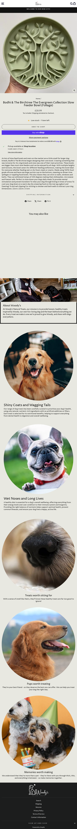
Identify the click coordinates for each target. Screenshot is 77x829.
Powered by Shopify (38, 827)
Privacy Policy (38, 811)
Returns (38, 807)
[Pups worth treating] (38, 644)
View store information (15, 152)
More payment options (38, 138)
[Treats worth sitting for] (38, 556)
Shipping (35, 113)
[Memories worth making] (38, 733)
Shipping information (38, 195)
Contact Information (38, 817)
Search (38, 801)
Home (38, 99)
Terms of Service (38, 814)
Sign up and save (38, 823)
